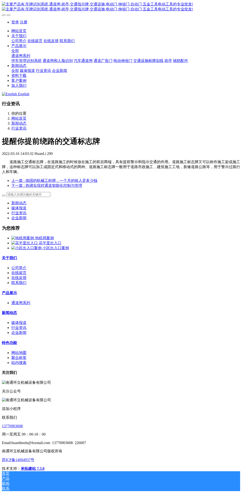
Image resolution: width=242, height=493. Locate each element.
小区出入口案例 (56, 248)
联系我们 (18, 283)
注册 (23, 22)
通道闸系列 (20, 303)
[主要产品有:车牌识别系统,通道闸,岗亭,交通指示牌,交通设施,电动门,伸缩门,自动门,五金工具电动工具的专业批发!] (121, 7)
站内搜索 (18, 363)
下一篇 (46, 185)
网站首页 (18, 31)
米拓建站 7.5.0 (32, 469)
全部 (15, 51)
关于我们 (9, 258)
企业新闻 (18, 218)
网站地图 (18, 353)
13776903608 (12, 426)
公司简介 (18, 268)
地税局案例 (44, 238)
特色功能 (9, 343)
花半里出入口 (50, 243)
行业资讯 (18, 128)
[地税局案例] (23, 238)
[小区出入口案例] (27, 248)
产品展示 (9, 293)
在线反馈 (18, 278)
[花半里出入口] (25, 243)
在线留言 (18, 273)
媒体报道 (18, 208)
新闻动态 (18, 123)
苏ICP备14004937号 (18, 460)
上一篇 (54, 181)
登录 (15, 22)
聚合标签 (18, 358)
